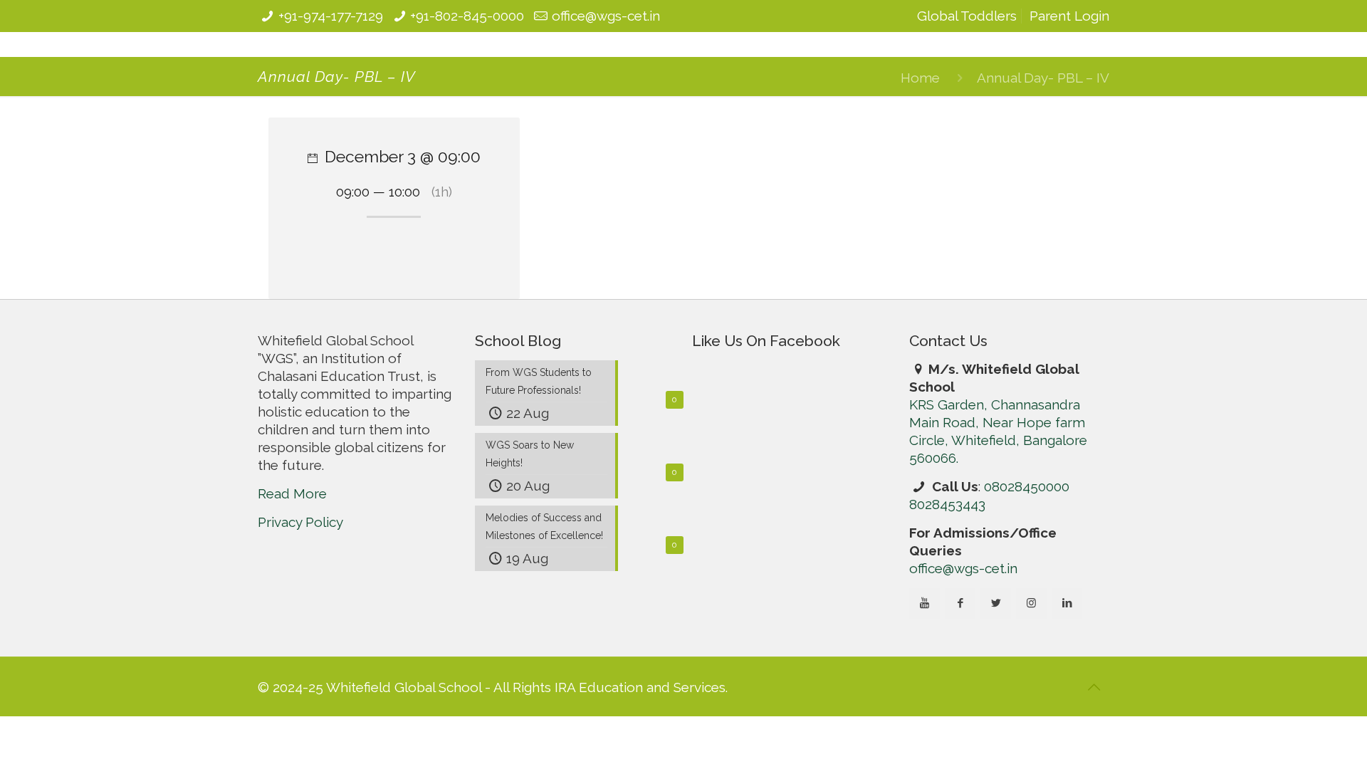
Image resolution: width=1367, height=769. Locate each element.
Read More (292, 577)
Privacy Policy (300, 606)
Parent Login (1069, 15)
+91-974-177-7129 (330, 15)
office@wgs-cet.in (606, 15)
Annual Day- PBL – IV (1043, 77)
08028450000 (1026, 486)
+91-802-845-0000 (467, 15)
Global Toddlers (967, 15)
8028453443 (947, 504)
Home (920, 77)
